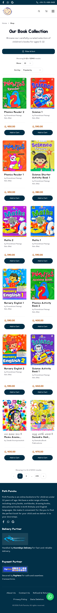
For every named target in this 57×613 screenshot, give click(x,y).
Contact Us (24, 592)
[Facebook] (3, 2)
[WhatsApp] (8, 2)
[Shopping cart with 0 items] (46, 11)
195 (37, 476)
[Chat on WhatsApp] (50, 596)
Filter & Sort (30, 51)
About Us (11, 592)
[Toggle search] (39, 11)
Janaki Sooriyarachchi (15, 440)
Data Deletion (37, 599)
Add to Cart (14, 132)
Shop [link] (12, 23)
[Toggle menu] (53, 11)
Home (4, 23)
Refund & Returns (42, 592)
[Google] (12, 2)
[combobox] (27, 63)
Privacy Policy (20, 599)
